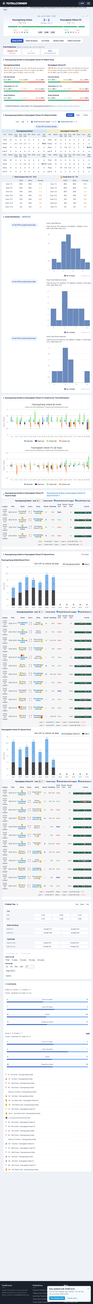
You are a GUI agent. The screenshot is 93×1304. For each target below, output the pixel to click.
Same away (50, 781)
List (87, 904)
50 (11, 967)
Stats (82, 904)
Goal (78, 115)
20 (7, 967)
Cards (85, 115)
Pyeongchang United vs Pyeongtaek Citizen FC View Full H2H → (66, 494)
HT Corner (85, 554)
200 (21, 967)
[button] (17, 904)
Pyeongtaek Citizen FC (71, 20)
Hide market (26, 953)
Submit (8, 976)
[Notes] (86, 16)
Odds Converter (74, 41)
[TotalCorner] (14, 3)
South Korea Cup (67, 122)
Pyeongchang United (22, 20)
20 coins (41, 960)
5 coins (14, 960)
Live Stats (45, 41)
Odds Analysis (32, 41)
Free (7, 960)
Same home (48, 501)
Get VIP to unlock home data (25, 225)
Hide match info (12, 953)
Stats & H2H (17, 41)
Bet (77, 904)
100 (16, 967)
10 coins (23, 960)
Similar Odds (58, 41)
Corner (70, 115)
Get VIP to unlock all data (47, 126)
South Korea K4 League (42, 122)
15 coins (32, 960)
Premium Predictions (40, 1290)
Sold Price (9, 957)
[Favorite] (83, 16)
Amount (8, 963)
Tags (10, 971)
